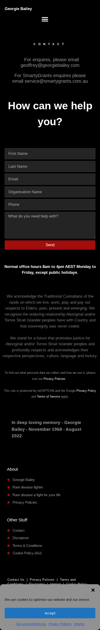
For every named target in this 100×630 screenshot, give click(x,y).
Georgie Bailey (18, 9)
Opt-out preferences (31, 624)
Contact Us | (17, 579)
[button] (93, 590)
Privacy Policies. (54, 379)
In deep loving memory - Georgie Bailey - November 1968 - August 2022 (46, 429)
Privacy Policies (60, 624)
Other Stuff (17, 520)
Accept (50, 613)
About (12, 469)
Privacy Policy (86, 390)
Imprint (79, 624)
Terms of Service (48, 396)
